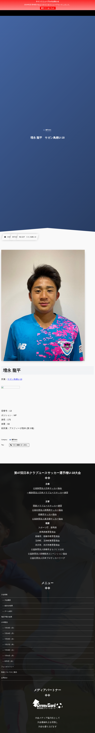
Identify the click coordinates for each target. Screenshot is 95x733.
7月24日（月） (10, 633)
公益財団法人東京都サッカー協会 (47, 519)
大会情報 (4, 594)
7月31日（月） (10, 655)
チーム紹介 (8, 611)
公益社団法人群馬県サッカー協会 (47, 510)
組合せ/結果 (9, 606)
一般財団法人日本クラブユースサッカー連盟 (47, 493)
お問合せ (4, 678)
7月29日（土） (10, 650)
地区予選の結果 (6, 617)
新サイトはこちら (47, 8)
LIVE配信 (4, 622)
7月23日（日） (10, 628)
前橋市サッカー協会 (47, 514)
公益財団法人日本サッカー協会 (47, 488)
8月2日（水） (9, 661)
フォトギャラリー (7, 667)
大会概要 (8, 600)
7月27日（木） (10, 644)
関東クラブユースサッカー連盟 (47, 506)
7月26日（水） (10, 639)
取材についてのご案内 (9, 672)
